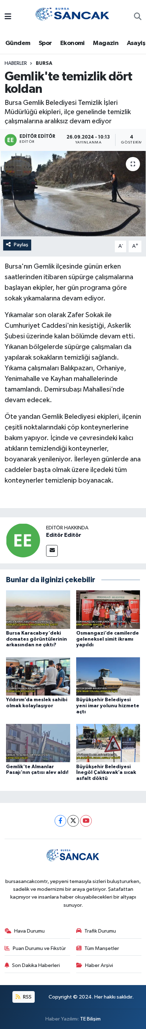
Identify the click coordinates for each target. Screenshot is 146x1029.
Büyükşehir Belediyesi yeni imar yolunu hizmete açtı (107, 705)
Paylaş (21, 244)
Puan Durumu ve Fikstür (39, 948)
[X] (73, 821)
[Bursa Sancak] (72, 17)
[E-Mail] (52, 551)
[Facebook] (60, 821)
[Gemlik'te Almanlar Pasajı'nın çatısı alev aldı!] (38, 743)
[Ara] (137, 17)
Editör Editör (63, 535)
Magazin (105, 43)
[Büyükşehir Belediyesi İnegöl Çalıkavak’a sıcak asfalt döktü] (108, 743)
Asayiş (136, 43)
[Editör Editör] (23, 540)
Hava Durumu (29, 931)
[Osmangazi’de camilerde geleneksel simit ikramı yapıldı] (108, 609)
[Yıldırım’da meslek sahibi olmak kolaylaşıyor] (38, 676)
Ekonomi (72, 43)
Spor (45, 43)
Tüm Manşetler (101, 948)
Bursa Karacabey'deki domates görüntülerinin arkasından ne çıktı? (36, 639)
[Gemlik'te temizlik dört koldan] (73, 193)
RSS (27, 997)
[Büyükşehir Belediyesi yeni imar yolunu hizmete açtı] (108, 676)
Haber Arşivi (99, 965)
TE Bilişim (90, 1019)
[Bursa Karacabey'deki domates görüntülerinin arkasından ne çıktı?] (38, 609)
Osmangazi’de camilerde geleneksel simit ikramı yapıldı (107, 639)
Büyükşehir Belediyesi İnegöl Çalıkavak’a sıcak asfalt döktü (106, 772)
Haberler (16, 63)
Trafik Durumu (100, 931)
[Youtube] (86, 821)
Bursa (44, 63)
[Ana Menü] (8, 17)
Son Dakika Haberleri (36, 965)
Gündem (17, 43)
